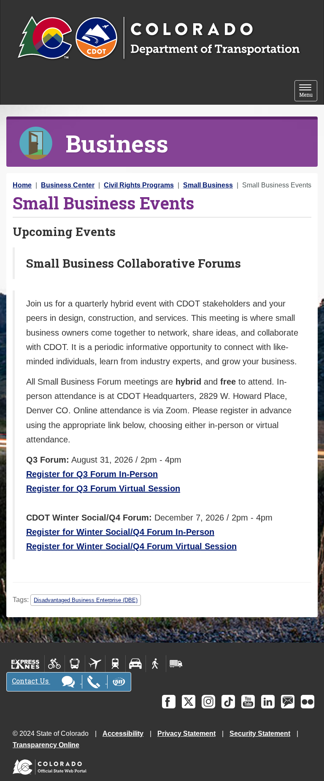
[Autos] (135, 663)
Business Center (67, 185)
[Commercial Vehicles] (176, 663)
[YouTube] (248, 702)
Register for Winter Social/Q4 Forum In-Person (120, 532)
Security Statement (260, 733)
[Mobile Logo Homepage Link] (158, 38)
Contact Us (31, 680)
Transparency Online (46, 744)
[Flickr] (307, 702)
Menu (308, 91)
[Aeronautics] (95, 663)
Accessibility (123, 733)
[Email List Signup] (288, 702)
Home (22, 185)
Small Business (208, 185)
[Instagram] (208, 702)
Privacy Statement (186, 733)
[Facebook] (169, 702)
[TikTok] (228, 702)
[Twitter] (188, 702)
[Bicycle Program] (54, 663)
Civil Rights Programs (139, 185)
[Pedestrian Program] (156, 663)
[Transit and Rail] (75, 663)
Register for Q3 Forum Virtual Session (103, 488)
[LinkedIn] (268, 702)
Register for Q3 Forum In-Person (92, 474)
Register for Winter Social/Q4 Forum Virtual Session (131, 546)
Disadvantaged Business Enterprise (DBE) (86, 600)
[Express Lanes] (25, 663)
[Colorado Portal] (51, 765)
